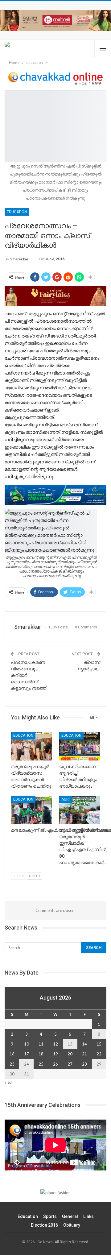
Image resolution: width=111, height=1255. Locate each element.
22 (99, 1053)
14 (84, 1044)
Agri (65, 799)
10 (26, 1044)
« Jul (8, 1082)
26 (55, 1064)
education (17, 212)
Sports (50, 1216)
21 (84, 1053)
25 (41, 1064)
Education (28, 1216)
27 (70, 1064)
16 (12, 1053)
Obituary (71, 1225)
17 (26, 1053)
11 (41, 1044)
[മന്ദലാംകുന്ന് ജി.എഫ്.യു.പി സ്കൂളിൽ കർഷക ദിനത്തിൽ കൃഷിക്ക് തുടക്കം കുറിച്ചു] (31, 810)
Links (88, 1216)
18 (41, 1053)
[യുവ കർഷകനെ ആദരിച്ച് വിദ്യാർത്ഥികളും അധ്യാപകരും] (79, 746)
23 (12, 1064)
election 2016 (44, 1225)
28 (84, 1064)
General (70, 1216)
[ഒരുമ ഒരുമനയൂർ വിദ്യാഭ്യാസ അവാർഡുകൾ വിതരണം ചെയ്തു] (31, 746)
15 (99, 1044)
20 (70, 1053)
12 (55, 1044)
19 (55, 1053)
